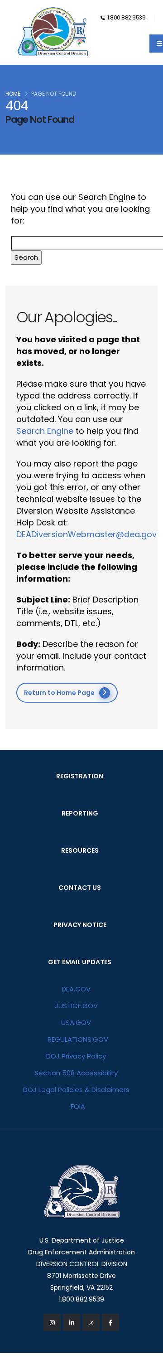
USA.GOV (76, 1022)
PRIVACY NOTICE (79, 924)
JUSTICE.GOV (76, 1005)
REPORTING (80, 813)
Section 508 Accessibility (76, 1073)
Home (12, 93)
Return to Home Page (59, 692)
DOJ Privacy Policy (76, 1056)
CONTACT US (79, 887)
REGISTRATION (79, 776)
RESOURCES (80, 850)
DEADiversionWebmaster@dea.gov (86, 534)
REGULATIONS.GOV (78, 1039)
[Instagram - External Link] (52, 1322)
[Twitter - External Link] (91, 1322)
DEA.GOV (76, 989)
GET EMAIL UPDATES (79, 962)
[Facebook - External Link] (110, 1322)
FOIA (78, 1106)
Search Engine (44, 431)
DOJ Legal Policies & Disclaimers (76, 1089)
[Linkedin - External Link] (71, 1322)
